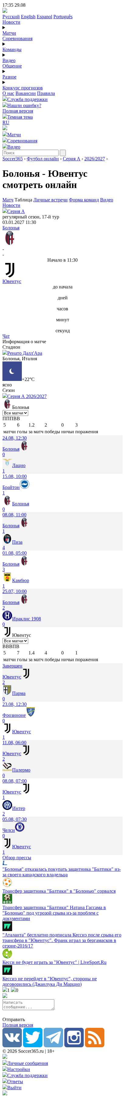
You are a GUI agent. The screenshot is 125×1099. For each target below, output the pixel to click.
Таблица (24, 199)
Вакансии (25, 93)
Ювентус (11, 281)
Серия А (71, 158)
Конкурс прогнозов (22, 87)
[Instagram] (74, 1045)
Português (63, 16)
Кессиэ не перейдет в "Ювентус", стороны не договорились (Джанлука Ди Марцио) (49, 981)
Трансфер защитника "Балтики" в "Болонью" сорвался (59, 891)
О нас (8, 93)
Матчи (9, 33)
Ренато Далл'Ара (24, 353)
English (28, 16)
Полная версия (17, 110)
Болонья (10, 227)
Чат (6, 336)
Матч (7, 199)
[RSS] (94, 1045)
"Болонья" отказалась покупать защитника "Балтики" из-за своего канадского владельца (61, 872)
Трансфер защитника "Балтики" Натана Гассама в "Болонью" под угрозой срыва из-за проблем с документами (54, 913)
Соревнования (17, 38)
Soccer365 (12, 158)
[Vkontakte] (12, 1045)
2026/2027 (94, 158)
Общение (12, 65)
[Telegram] (53, 1045)
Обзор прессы (16, 857)
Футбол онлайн (43, 158)
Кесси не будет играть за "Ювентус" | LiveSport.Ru (54, 962)
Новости (11, 22)
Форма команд (84, 199)
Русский (11, 16)
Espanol (44, 16)
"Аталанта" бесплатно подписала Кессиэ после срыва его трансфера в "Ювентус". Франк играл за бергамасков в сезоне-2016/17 (61, 940)
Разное (9, 76)
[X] (32, 1045)
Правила (46, 93)
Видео (8, 60)
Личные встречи (50, 199)
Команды (12, 49)
